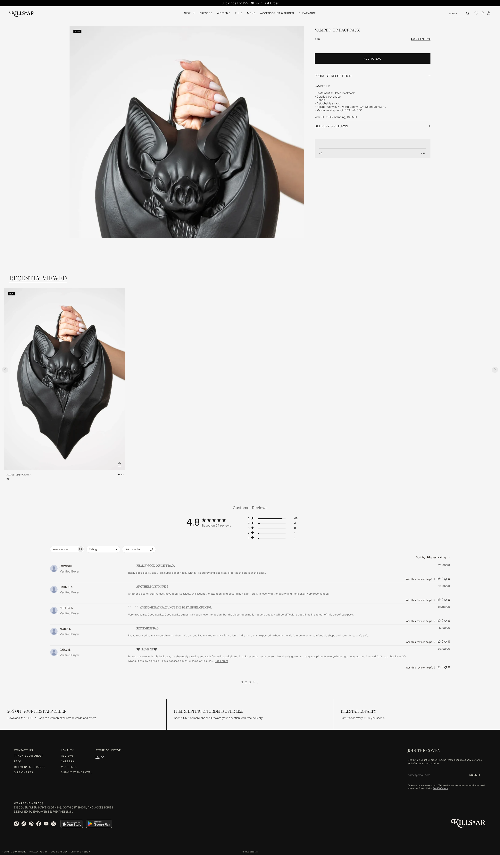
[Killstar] (468, 823)
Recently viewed (38, 278)
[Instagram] (16, 823)
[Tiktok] (23, 823)
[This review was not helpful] (445, 579)
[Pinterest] (31, 823)
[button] (273, 519)
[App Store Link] (72, 824)
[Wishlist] (476, 13)
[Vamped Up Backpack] (64, 379)
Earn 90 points (420, 39)
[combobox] (103, 549)
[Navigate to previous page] (236, 682)
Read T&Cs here (440, 788)
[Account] (483, 13)
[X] (53, 823)
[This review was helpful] (439, 579)
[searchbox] (63, 549)
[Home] (21, 13)
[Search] (467, 13)
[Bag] (489, 13)
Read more (221, 660)
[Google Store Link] (99, 824)
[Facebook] (38, 823)
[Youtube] (46, 823)
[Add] (119, 464)
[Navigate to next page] (263, 682)
